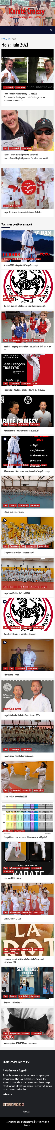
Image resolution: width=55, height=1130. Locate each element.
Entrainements (15, 296)
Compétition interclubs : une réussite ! (19, 552)
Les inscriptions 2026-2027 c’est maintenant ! (21, 1043)
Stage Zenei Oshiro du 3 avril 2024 (17, 593)
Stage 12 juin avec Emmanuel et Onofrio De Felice (22, 212)
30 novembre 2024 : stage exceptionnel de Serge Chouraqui (27, 471)
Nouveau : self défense (12, 1002)
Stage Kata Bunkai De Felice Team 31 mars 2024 (22, 715)
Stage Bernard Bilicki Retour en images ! (19, 756)
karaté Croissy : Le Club (12, 918)
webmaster (7, 1094)
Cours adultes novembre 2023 (15, 796)
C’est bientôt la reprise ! (13, 878)
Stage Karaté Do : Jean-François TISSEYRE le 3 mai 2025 (24, 390)
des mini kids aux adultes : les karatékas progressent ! (25, 306)
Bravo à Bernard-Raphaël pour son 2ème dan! (21, 154)
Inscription (25, 868)
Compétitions (14, 546)
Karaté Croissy (27, 11)
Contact (26, 1111)
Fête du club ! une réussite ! (14, 512)
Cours (5, 296)
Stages (18, 206)
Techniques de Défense (11, 953)
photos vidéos (20, 87)
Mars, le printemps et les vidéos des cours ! (20, 634)
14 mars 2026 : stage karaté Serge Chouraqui (21, 265)
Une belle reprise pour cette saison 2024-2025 (21, 430)
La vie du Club (8, 87)
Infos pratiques (27, 296)
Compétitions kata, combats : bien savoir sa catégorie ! (25, 837)
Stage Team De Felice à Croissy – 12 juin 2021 (21, 93)
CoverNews (40, 1121)
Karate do (7, 259)
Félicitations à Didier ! (12, 674)
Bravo (5, 148)
